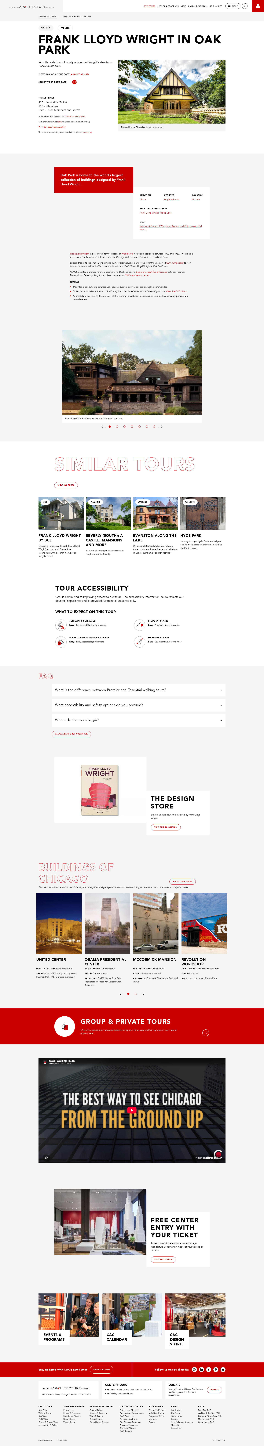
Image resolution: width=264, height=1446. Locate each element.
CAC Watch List (127, 1416)
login (59, 122)
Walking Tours (44, 1413)
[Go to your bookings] (258, 6)
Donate (152, 1422)
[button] (74, 83)
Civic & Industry (97, 1419)
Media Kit (175, 1425)
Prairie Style (166, 212)
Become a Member (157, 1410)
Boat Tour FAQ (204, 1410)
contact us (87, 132)
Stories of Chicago (128, 1428)
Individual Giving (156, 1413)
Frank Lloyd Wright (149, 212)
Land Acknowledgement (182, 1422)
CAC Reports (125, 1431)
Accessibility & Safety (48, 1425)
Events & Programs (71, 1413)
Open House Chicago (99, 1422)
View (107, 1393)
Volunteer (153, 1419)
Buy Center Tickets (71, 1416)
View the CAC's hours (177, 291)
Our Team (175, 1413)
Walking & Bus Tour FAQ (209, 1413)
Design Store (69, 1419)
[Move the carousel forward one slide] (161, 426)
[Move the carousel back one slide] (103, 426)
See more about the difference (151, 272)
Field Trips (43, 1419)
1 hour (143, 199)
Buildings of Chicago (129, 1410)
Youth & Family (96, 1416)
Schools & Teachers (98, 1413)
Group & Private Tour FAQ (210, 1416)
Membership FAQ (206, 1419)
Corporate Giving (156, 1416)
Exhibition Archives (128, 1419)
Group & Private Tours (75, 116)
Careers (174, 1419)
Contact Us (176, 1428)
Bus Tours (42, 1416)
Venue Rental (69, 1422)
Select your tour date (52, 82)
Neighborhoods (171, 199)
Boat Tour (42, 1410)
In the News (176, 1416)
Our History (176, 1410)
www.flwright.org (175, 263)
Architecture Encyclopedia (131, 1413)
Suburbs (196, 199)
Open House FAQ (206, 1422)
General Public (96, 1410)
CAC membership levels (137, 275)
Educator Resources (129, 1425)
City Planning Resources (130, 1422)
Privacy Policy (62, 1440)
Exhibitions (68, 1410)
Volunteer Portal (219, 1440)
